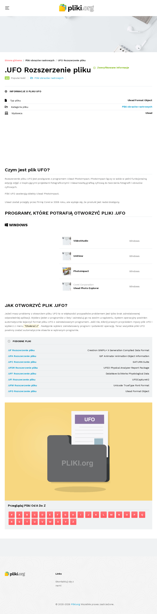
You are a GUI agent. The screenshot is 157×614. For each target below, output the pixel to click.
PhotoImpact (81, 271)
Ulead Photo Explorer (86, 288)
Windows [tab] (18, 225)
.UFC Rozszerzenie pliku (22, 361)
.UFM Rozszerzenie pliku (22, 385)
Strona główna (13, 60)
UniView (78, 255)
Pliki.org (75, 604)
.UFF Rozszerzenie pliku (22, 373)
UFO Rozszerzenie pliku (72, 60)
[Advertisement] (78, 142)
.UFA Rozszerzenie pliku (22, 356)
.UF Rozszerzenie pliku (21, 350)
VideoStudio (80, 240)
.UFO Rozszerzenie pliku (22, 391)
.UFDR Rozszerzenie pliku (23, 367)
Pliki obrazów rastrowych (39, 60)
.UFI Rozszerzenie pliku (21, 379)
